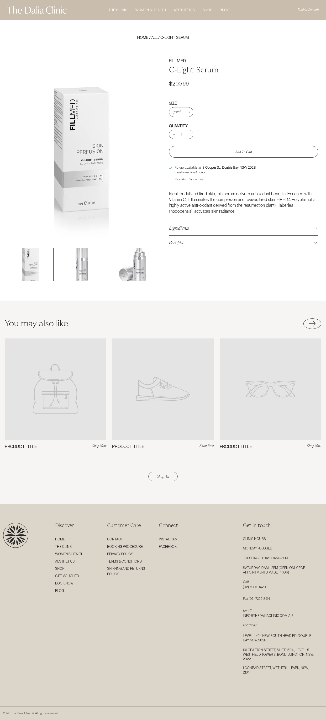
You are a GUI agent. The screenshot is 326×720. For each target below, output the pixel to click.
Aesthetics (184, 10)
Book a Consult (308, 10)
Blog (224, 10)
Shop (207, 10)
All (154, 38)
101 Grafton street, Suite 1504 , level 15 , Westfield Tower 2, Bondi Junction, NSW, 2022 (278, 654)
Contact (115, 539)
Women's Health (150, 10)
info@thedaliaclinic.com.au (268, 616)
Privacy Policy (120, 554)
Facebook (168, 547)
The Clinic (118, 10)
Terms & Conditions (124, 561)
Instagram (168, 539)
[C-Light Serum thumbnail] (31, 264)
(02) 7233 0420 (254, 587)
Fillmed (177, 61)
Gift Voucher (67, 576)
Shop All (163, 476)
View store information (189, 179)
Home (142, 38)
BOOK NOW (64, 583)
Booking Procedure (125, 547)
